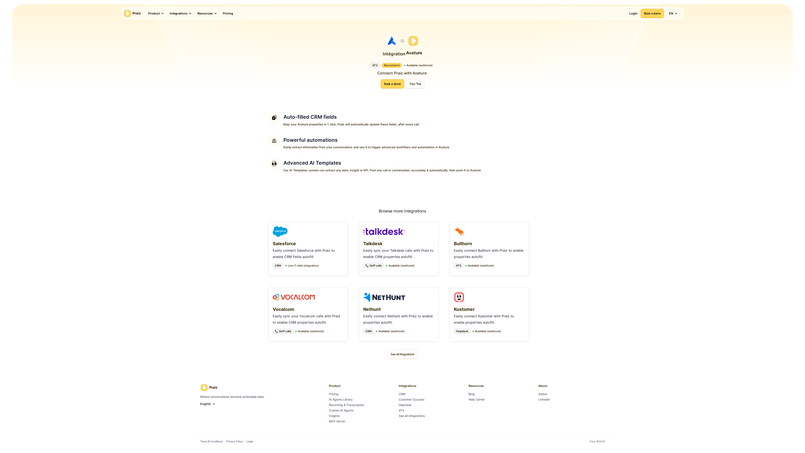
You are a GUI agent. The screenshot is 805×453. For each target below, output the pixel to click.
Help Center (477, 399)
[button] (154, 13)
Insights (334, 416)
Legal (250, 441)
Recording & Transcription (346, 405)
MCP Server (337, 421)
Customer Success (411, 399)
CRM (402, 394)
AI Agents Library (341, 399)
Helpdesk (405, 405)
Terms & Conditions (211, 441)
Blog (472, 394)
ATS (401, 410)
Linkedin (544, 399)
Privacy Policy (234, 441)
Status (542, 394)
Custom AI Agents (341, 410)
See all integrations (412, 416)
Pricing (333, 394)
